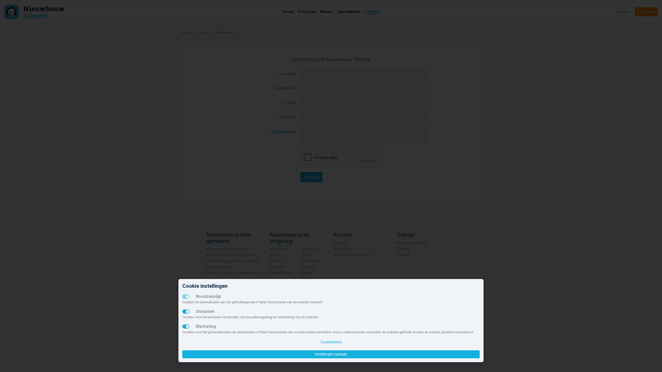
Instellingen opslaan (331, 354)
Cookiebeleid (331, 342)
